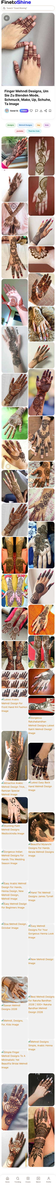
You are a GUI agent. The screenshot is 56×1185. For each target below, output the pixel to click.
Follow (24, 111)
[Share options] (24, 140)
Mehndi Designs (25, 125)
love (47, 125)
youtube (20, 131)
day (38, 125)
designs (10, 125)
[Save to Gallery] (24, 145)
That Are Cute (34, 131)
